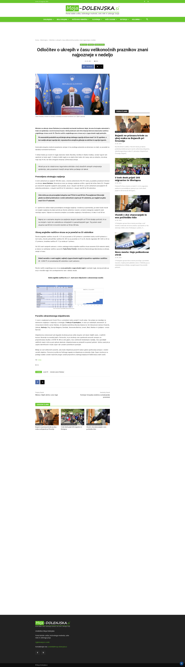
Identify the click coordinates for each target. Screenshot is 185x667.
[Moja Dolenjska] (92, 10)
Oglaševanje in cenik (42, 642)
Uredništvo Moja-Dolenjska (44, 631)
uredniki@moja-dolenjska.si (57, 647)
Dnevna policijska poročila (69, 424)
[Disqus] (72, 522)
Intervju (123, 19)
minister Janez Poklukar (57, 372)
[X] (148, 1)
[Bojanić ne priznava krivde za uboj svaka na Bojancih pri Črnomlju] (47, 417)
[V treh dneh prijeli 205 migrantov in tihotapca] (72, 417)
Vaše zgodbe (110, 19)
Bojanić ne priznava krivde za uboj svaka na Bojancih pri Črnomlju (131, 138)
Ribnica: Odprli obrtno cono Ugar (46, 395)
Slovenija (96, 19)
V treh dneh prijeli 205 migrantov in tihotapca (128, 179)
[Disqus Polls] (72, 467)
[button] (147, 20)
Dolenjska (47, 19)
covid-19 (45, 372)
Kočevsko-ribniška (79, 19)
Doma (37, 40)
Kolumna (136, 19)
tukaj (39, 360)
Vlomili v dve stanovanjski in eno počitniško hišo (131, 216)
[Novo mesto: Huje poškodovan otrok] (132, 240)
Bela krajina (62, 19)
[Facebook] (144, 1)
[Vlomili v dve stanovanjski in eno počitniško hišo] (98, 417)
